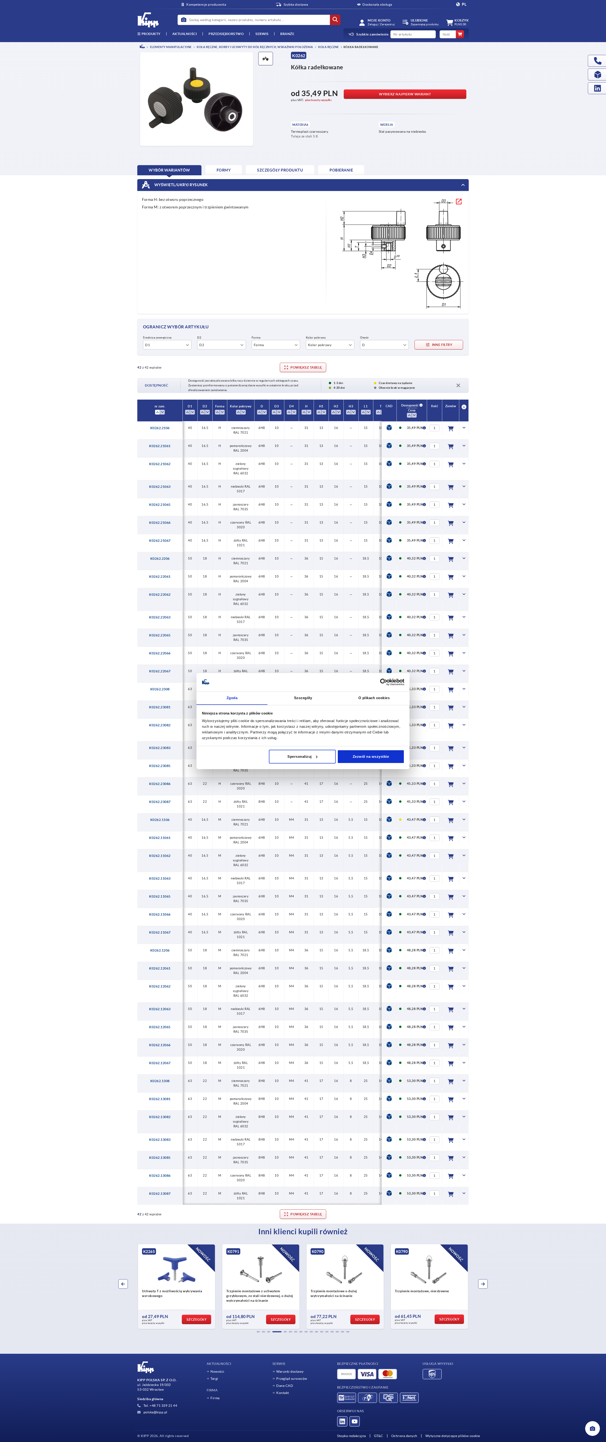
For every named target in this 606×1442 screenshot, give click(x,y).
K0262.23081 (160, 707)
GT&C (378, 1436)
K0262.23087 (160, 802)
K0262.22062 (160, 594)
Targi (214, 1378)
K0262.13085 (160, 1158)
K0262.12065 (160, 1027)
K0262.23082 (160, 725)
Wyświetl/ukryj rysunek (180, 184)
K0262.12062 (160, 986)
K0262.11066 (160, 914)
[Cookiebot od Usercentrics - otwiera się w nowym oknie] (383, 682)
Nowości (217, 1371)
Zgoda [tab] (232, 698)
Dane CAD (284, 1386)
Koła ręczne (328, 47)
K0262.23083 (160, 748)
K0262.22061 (160, 576)
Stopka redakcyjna (351, 1436)
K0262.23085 (160, 766)
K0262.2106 (160, 428)
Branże (287, 33)
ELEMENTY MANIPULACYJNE (170, 47)
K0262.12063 (160, 1009)
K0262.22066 (160, 653)
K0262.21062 (160, 464)
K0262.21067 (160, 540)
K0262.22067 (160, 671)
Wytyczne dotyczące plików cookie (452, 1436)
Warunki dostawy (290, 1371)
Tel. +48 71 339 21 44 (160, 1405)
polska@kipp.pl (155, 1412)
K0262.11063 (160, 878)
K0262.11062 (160, 856)
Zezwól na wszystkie (371, 756)
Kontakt (282, 1393)
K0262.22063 (160, 617)
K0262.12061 (160, 968)
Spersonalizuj (299, 756)
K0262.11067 (160, 932)
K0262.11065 (160, 896)
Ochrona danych (404, 1436)
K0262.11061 (160, 838)
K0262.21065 (160, 505)
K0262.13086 (160, 1175)
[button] (258, 1331)
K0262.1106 (160, 820)
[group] (176, 1286)
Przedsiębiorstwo (226, 33)
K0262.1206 (160, 950)
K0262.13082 (160, 1117)
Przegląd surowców (291, 1378)
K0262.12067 (160, 1063)
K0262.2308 (160, 689)
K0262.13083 (160, 1140)
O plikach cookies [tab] (374, 698)
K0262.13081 (160, 1099)
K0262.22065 (160, 635)
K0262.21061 (160, 446)
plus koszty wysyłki (318, 99)
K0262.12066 (160, 1045)
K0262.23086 (160, 784)
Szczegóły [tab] (303, 698)
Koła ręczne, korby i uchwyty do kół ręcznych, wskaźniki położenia (254, 47)
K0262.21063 (160, 487)
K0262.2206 (160, 558)
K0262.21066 (160, 523)
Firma (215, 1398)
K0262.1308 (160, 1081)
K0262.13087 (160, 1193)
